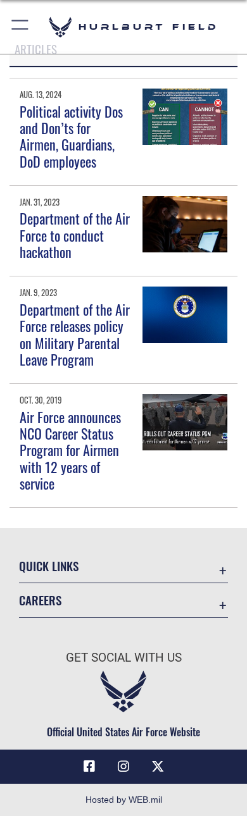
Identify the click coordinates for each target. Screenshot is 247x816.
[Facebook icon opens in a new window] (89, 766)
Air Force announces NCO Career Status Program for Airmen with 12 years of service (70, 450)
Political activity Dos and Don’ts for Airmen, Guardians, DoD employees (71, 136)
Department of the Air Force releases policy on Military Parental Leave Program (75, 334)
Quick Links (49, 566)
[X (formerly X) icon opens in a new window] (157, 766)
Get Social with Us (124, 657)
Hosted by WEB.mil (124, 799)
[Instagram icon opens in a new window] (123, 766)
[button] (20, 27)
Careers (40, 600)
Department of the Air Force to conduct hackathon (75, 235)
